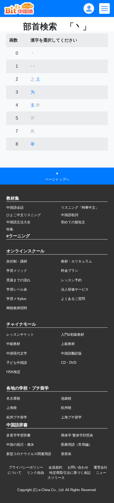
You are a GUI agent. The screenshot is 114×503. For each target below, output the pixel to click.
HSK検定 (13, 372)
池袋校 (66, 398)
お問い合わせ (78, 467)
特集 (9, 229)
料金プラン (69, 271)
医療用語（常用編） (76, 445)
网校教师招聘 (16, 308)
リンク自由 (35, 473)
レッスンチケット (20, 334)
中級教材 (13, 344)
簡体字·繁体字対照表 (77, 435)
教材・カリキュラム (76, 261)
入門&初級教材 (72, 334)
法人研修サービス (75, 289)
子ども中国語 (16, 363)
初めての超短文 (73, 222)
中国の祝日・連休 (20, 445)
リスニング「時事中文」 (80, 207)
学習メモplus (16, 299)
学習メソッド (16, 271)
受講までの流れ (18, 280)
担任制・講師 (16, 261)
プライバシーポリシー (26, 467)
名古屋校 (13, 398)
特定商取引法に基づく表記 (70, 473)
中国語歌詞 (69, 215)
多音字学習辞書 (18, 435)
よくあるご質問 (73, 299)
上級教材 (68, 344)
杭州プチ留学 (16, 417)
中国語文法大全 (18, 222)
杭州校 (66, 408)
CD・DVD (68, 363)
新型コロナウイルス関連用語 (28, 454)
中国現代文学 (16, 353)
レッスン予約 (71, 280)
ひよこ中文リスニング (23, 215)
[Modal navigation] (104, 8)
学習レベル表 (16, 289)
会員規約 (55, 467)
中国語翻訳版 (71, 353)
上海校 (11, 408)
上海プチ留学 (71, 417)
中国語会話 (15, 207)
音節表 (66, 454)
